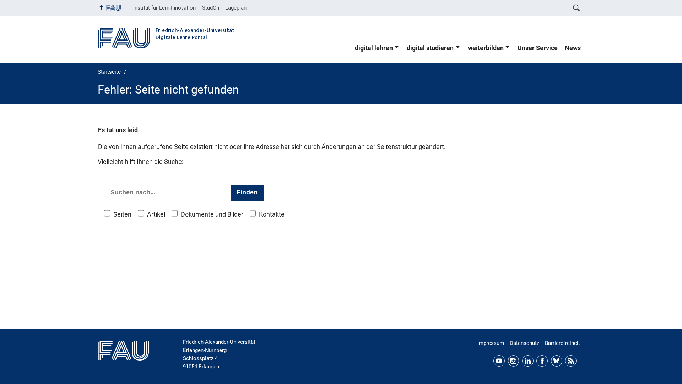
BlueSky (556, 361)
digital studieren (430, 48)
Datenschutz (524, 343)
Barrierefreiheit (562, 343)
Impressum (490, 343)
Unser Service (538, 48)
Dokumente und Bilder (212, 214)
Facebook (542, 361)
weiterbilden (486, 48)
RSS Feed (571, 361)
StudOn (210, 8)
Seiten (122, 214)
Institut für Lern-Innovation (164, 8)
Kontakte (272, 214)
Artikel (156, 214)
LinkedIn (528, 361)
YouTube (499, 361)
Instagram (513, 361)
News (573, 48)
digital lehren (374, 48)
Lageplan (236, 8)
